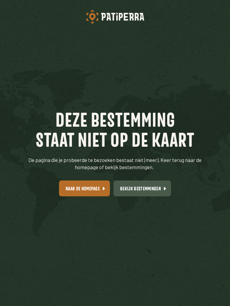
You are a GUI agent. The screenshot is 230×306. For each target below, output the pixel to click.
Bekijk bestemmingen (140, 188)
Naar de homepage (83, 188)
